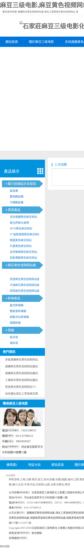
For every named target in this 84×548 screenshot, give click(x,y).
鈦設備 (14, 190)
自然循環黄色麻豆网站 (23, 251)
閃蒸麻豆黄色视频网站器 (25, 290)
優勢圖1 (11, 464)
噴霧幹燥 (15, 322)
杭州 (46, 479)
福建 (64, 479)
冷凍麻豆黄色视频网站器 (25, 285)
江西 (76, 479)
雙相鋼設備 (16, 196)
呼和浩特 (14, 479)
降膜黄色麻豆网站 (21, 240)
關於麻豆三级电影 (41, 41)
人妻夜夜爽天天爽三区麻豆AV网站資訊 (32, 52)
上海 (22, 479)
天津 (26, 484)
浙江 (40, 479)
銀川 (14, 484)
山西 (47, 484)
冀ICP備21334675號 (20, 522)
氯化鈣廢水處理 (19, 222)
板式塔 (14, 337)
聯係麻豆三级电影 (15, 403)
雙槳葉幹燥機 (18, 311)
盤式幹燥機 (16, 305)
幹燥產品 (14, 298)
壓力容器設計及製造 (22, 183)
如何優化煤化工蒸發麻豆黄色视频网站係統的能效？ (40, 393)
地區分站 (34, 464)
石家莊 (40, 484)
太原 (53, 484)
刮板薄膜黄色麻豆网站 (23, 257)
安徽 (52, 479)
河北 (32, 484)
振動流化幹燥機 (19, 316)
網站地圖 (4, 546)
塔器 (11, 330)
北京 (20, 484)
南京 (34, 479)
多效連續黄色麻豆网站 (23, 216)
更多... (68, 484)
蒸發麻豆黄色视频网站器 (25, 279)
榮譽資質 (68, 474)
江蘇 (28, 479)
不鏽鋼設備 (16, 202)
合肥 (58, 479)
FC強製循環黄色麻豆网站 (25, 234)
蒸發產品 (14, 209)
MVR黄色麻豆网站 (21, 228)
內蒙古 (60, 484)
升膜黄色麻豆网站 (21, 246)
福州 (70, 479)
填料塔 (14, 343)
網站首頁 (11, 41)
